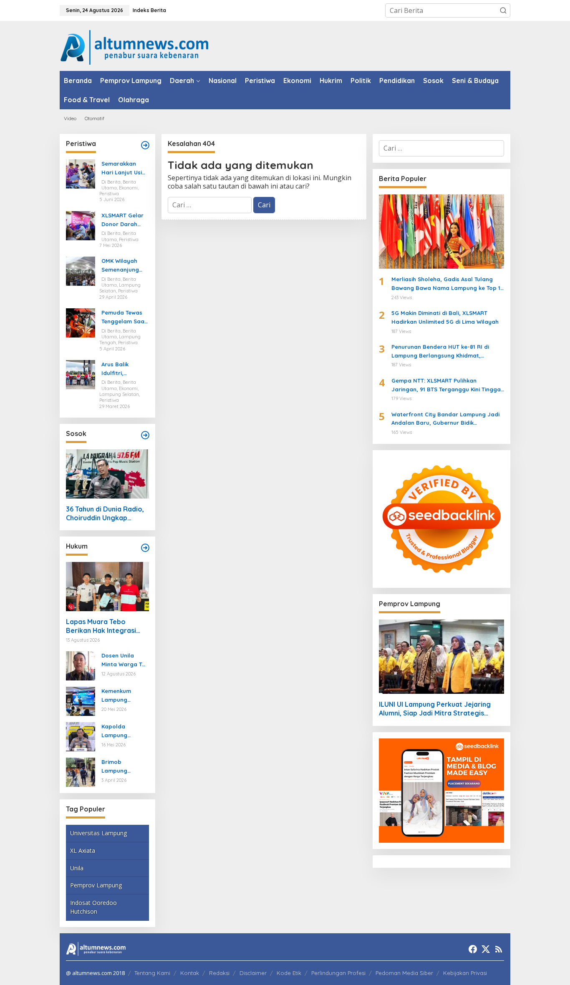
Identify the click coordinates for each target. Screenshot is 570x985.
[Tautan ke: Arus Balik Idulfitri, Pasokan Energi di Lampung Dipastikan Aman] (80, 373)
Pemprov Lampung (96, 885)
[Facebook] (472, 949)
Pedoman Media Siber (404, 973)
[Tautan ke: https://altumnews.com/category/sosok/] (145, 435)
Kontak (189, 973)
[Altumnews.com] (134, 46)
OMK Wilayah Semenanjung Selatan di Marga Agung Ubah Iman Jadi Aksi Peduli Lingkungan (123, 265)
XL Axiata (82, 850)
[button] (503, 10)
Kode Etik (289, 973)
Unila (76, 868)
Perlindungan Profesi (338, 973)
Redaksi (219, 973)
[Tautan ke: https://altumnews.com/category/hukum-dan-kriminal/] (145, 548)
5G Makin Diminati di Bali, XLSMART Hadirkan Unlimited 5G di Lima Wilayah (445, 317)
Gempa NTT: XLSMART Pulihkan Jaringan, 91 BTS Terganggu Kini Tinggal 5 (446, 385)
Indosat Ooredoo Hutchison (93, 907)
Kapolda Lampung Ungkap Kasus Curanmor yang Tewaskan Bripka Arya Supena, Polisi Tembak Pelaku (124, 731)
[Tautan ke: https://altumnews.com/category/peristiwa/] (145, 145)
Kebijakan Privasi (465, 973)
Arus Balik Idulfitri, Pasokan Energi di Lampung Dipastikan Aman (124, 369)
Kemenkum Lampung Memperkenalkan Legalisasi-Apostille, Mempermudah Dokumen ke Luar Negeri (123, 696)
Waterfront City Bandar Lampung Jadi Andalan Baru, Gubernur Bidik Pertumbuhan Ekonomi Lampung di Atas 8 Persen (446, 419)
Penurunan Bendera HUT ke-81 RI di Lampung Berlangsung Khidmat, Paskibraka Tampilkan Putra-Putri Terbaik (440, 351)
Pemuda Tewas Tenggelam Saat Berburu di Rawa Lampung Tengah (124, 317)
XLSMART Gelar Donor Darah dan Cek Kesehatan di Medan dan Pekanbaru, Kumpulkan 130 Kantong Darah (122, 220)
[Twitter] (485, 949)
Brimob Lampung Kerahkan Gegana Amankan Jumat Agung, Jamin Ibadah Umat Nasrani (123, 766)
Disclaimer (253, 973)
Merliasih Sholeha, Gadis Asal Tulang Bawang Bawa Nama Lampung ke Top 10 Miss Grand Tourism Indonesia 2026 (447, 284)
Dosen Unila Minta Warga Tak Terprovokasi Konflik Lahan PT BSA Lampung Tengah (125, 660)
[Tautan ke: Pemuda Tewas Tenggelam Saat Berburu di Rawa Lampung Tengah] (80, 322)
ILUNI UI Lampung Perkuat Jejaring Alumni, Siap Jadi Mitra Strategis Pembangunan (435, 709)
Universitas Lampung (98, 833)
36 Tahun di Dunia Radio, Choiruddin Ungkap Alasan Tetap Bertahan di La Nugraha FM (106, 513)
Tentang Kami (152, 973)
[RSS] (498, 949)
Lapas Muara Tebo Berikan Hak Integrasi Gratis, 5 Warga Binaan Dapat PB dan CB (104, 626)
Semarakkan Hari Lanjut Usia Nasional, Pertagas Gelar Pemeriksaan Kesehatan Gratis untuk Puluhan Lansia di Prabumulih (123, 168)
